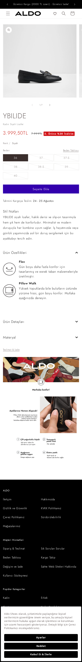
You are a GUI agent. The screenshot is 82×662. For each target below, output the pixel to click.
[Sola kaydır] (32, 105)
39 (72, 167)
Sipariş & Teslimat (14, 548)
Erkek (44, 598)
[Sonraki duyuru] (74, 4)
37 (46, 158)
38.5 (46, 167)
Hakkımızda (48, 499)
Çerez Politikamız (13, 517)
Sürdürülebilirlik (51, 517)
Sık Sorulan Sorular (53, 548)
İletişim (7, 499)
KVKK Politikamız (51, 508)
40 (21, 176)
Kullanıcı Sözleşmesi (15, 575)
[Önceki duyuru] (7, 4)
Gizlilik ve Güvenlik (15, 508)
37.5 (71, 158)
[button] (8, 13)
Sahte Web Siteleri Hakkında (58, 567)
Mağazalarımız (11, 526)
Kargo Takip (48, 557)
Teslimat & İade (11, 349)
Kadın (6, 598)
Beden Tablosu (71, 150)
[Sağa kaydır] (49, 105)
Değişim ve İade (13, 567)
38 (21, 167)
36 (15, 158)
